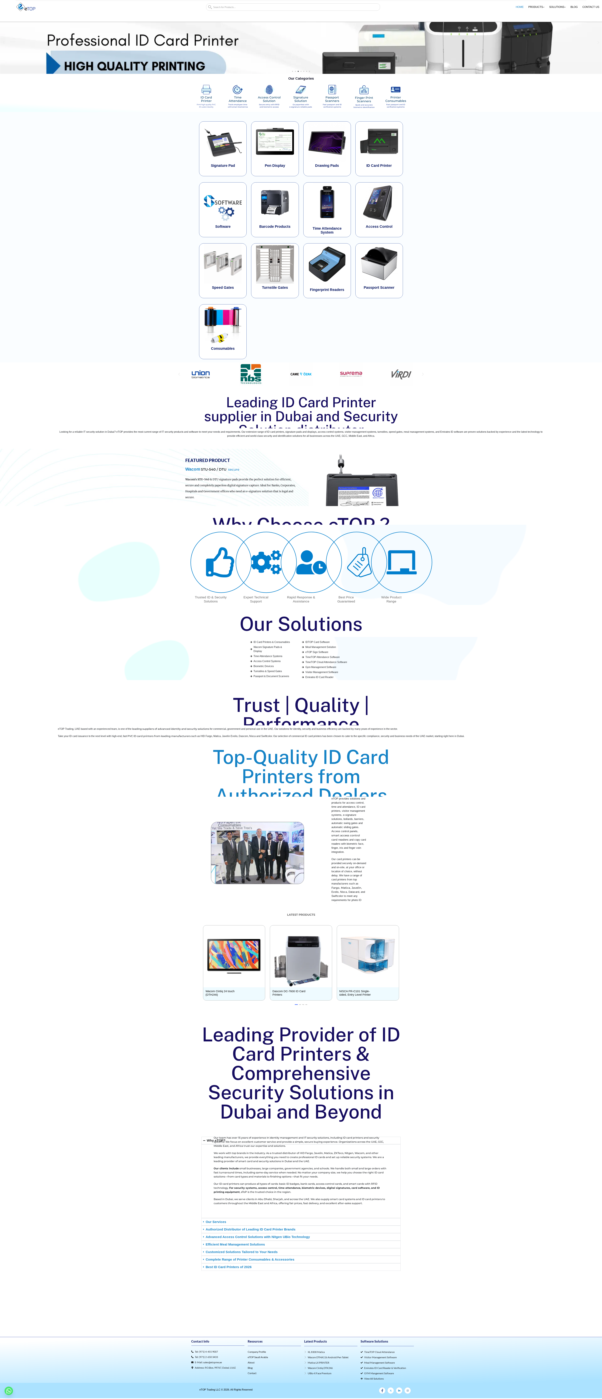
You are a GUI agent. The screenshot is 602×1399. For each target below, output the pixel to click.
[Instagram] (407, 1390)
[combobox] (293, 7)
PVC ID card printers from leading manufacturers (159, 736)
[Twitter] (391, 1390)
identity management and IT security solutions (299, 1137)
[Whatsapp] (9, 1391)
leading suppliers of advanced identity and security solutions (170, 728)
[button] (4, 42)
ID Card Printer (206, 99)
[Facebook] (382, 1390)
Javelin (356, 887)
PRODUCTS (535, 6)
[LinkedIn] (399, 1390)
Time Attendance (238, 99)
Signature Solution (300, 99)
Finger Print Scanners (364, 99)
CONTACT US (590, 6)
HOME (520, 6)
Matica (345, 887)
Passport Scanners (332, 99)
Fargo (335, 887)
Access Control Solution (269, 99)
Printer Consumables (395, 99)
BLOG (574, 6)
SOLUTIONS (556, 6)
